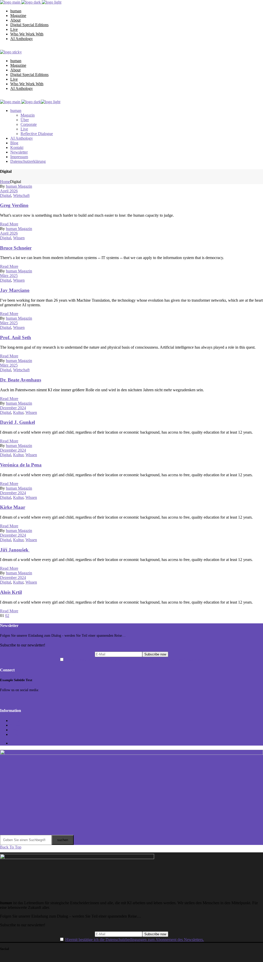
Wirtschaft (21, 195)
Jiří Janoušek (15, 550)
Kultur (18, 412)
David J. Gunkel (17, 422)
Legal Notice (20, 730)
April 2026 (9, 191)
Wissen (19, 238)
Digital (5, 195)
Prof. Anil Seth (15, 337)
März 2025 (9, 275)
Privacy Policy (22, 734)
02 (7, 615)
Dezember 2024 (13, 408)
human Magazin (19, 186)
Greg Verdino (14, 205)
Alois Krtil (11, 592)
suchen (62, 840)
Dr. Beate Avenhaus (20, 380)
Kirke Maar (12, 507)
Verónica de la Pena (21, 465)
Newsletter (19, 725)
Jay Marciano (15, 290)
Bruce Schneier (16, 248)
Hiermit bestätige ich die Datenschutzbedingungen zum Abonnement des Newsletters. (134, 660)
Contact (16, 720)
